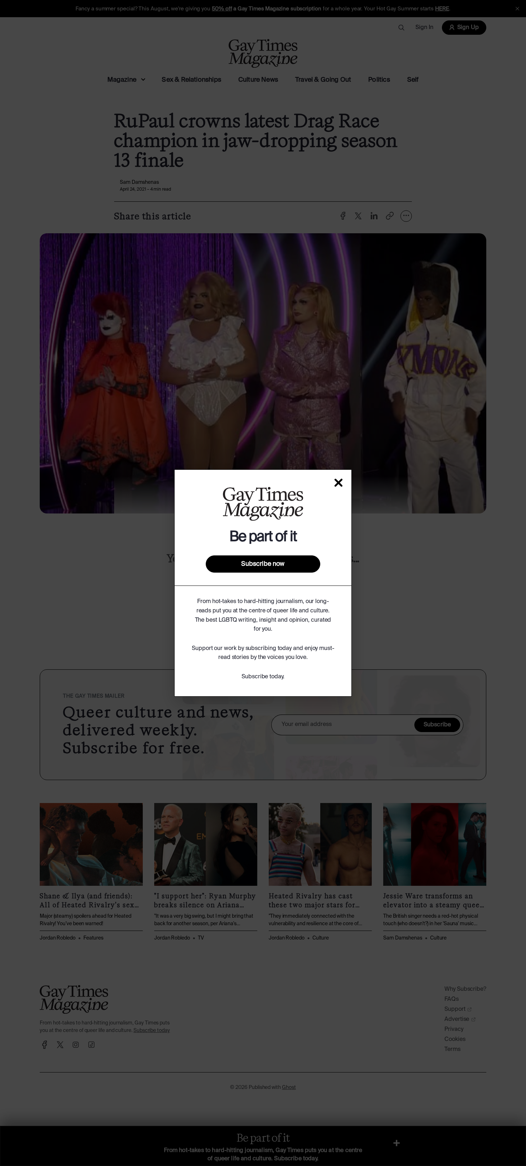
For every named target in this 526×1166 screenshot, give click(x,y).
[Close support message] (338, 483)
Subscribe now (262, 564)
